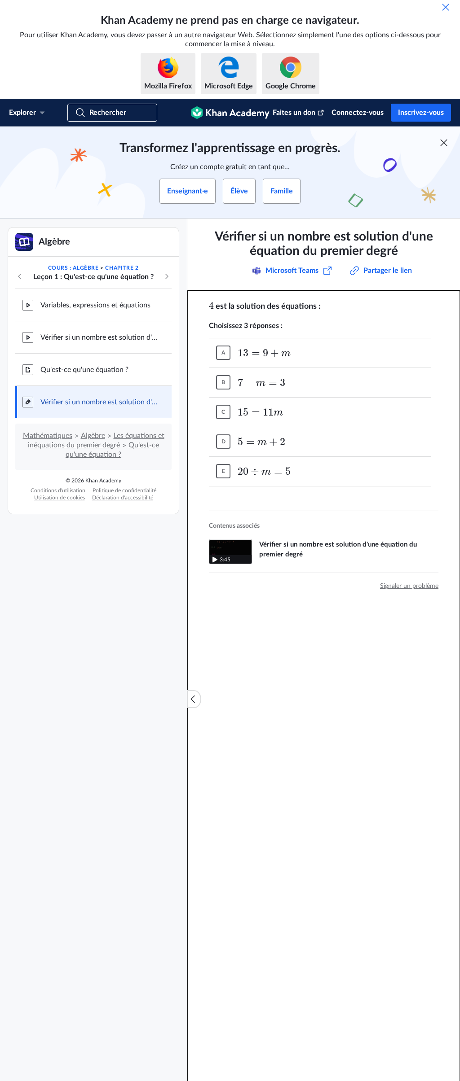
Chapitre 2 (121, 268)
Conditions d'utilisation (58, 490)
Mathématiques (47, 435)
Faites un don (294, 112)
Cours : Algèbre (73, 268)
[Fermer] (445, 7)
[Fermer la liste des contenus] (194, 699)
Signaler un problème (409, 586)
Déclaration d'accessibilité (122, 497)
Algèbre (93, 435)
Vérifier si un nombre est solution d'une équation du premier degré (98, 337)
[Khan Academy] (230, 112)
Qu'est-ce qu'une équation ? (84, 369)
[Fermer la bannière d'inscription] (444, 143)
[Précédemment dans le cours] (19, 276)
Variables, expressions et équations (95, 305)
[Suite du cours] (166, 276)
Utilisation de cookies (59, 497)
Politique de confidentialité (124, 490)
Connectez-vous (358, 112)
